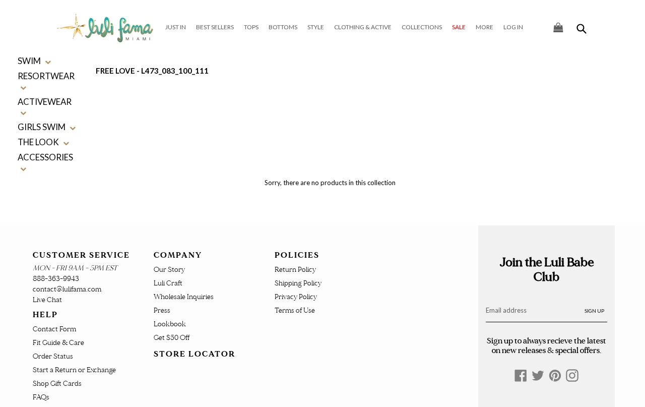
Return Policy (295, 269)
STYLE (315, 27)
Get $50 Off (171, 337)
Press (162, 310)
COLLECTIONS (422, 27)
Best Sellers (215, 27)
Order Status (53, 356)
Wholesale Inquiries (184, 297)
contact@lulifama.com (67, 289)
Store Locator (194, 354)
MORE (484, 27)
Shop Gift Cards (57, 383)
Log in (513, 27)
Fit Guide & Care (58, 342)
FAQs (41, 397)
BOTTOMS (283, 27)
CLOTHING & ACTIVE (363, 27)
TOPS (251, 27)
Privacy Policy (296, 297)
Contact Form (54, 329)
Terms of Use (295, 310)
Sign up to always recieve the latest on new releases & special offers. (546, 345)
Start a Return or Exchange (74, 370)
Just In (175, 27)
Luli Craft (168, 283)
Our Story (169, 269)
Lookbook (170, 324)
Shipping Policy (298, 283)
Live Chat (47, 300)
